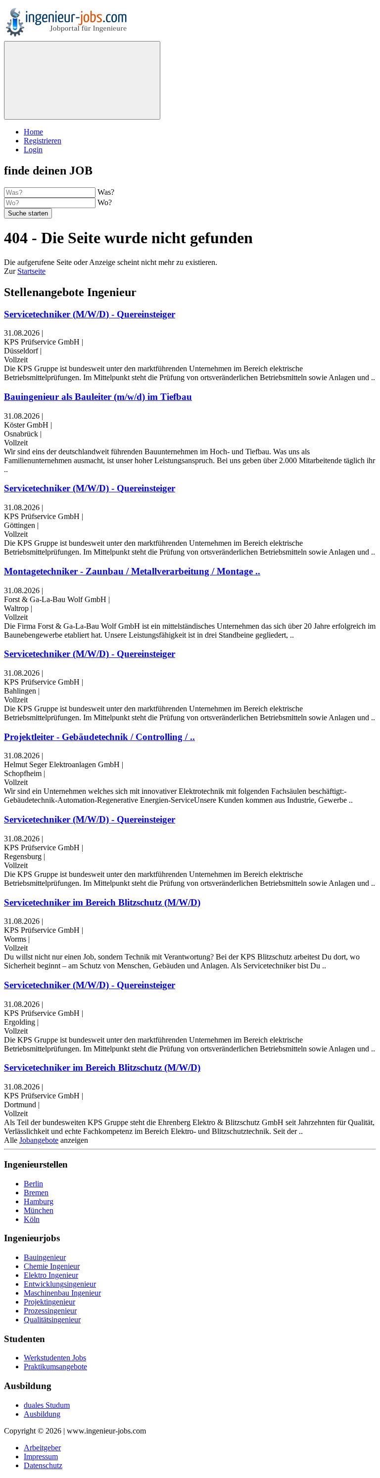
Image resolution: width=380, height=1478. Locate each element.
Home (33, 132)
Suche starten (28, 213)
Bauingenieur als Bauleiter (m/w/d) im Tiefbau (98, 396)
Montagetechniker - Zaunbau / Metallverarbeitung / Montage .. (132, 571)
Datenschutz (43, 1465)
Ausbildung (42, 1414)
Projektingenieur (49, 1302)
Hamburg (38, 1201)
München (38, 1210)
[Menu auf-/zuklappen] (82, 80)
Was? (105, 192)
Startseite (31, 271)
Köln (32, 1219)
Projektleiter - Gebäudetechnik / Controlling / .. (99, 737)
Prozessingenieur (50, 1310)
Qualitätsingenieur (52, 1319)
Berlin (33, 1183)
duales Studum (47, 1405)
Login (33, 149)
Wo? (104, 202)
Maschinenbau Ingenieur (62, 1293)
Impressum (41, 1456)
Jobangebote (38, 1140)
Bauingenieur (45, 1257)
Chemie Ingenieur (52, 1266)
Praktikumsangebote (55, 1366)
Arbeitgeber (42, 1447)
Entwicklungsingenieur (60, 1284)
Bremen (36, 1192)
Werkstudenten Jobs (55, 1357)
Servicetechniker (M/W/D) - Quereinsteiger (89, 314)
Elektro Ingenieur (51, 1275)
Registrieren (42, 140)
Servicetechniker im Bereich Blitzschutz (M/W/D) (102, 902)
